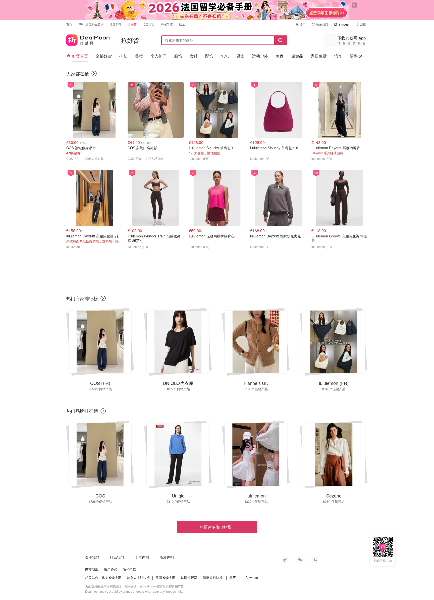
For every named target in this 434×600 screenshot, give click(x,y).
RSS (315, 560)
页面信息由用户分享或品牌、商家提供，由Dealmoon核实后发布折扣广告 (134, 586)
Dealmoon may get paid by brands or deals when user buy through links (134, 591)
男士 (240, 56)
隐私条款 (129, 569)
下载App (344, 24)
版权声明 (167, 557)
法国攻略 (116, 24)
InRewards (250, 577)
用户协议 (110, 569)
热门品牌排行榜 (82, 411)
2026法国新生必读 (90, 24)
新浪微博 (285, 560)
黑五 (232, 577)
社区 (182, 24)
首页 (69, 24)
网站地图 (91, 569)
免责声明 (142, 557)
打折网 (88, 39)
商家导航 (167, 24)
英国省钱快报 (165, 577)
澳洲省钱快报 (213, 577)
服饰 (178, 56)
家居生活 (319, 56)
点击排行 (149, 24)
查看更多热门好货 (217, 527)
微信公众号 (300, 560)
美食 (280, 56)
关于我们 (92, 557)
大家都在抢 (77, 73)
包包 (225, 56)
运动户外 (260, 56)
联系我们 (322, 24)
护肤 (123, 56)
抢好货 (132, 24)
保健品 (297, 56)
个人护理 (158, 56)
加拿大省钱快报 (138, 577)
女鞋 (194, 56)
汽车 (338, 56)
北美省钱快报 (111, 577)
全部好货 (104, 56)
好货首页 (80, 56)
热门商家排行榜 (82, 298)
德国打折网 (189, 577)
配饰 (209, 56)
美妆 (139, 56)
